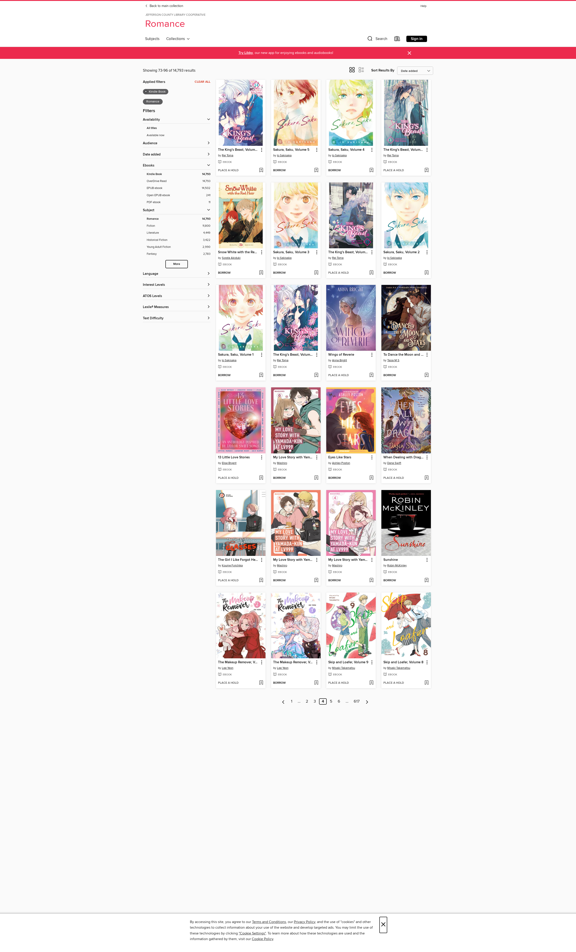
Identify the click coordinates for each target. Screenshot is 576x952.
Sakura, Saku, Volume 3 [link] (291, 252)
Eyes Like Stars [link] (339, 457)
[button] (377, 39)
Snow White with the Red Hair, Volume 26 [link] (238, 252)
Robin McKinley (397, 565)
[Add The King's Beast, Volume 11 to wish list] (316, 375)
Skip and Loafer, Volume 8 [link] (403, 662)
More (176, 264)
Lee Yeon (227, 668)
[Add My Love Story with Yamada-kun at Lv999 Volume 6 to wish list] (316, 478)
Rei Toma (227, 155)
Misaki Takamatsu (343, 668)
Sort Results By (382, 70)
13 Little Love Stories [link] (234, 457)
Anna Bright (339, 360)
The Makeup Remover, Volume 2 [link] (238, 662)
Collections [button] (176, 38)
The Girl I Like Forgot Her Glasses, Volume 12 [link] (238, 560)
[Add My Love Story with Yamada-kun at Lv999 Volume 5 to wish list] (316, 581)
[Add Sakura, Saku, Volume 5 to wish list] (316, 170)
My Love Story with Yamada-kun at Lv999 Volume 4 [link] (348, 560)
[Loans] (397, 39)
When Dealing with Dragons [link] (404, 457)
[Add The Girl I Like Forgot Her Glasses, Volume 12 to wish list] (261, 581)
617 (357, 701)
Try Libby (245, 53)
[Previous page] (283, 701)
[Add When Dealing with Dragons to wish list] (426, 478)
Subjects (152, 38)
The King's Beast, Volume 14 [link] (238, 150)
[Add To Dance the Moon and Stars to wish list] (426, 375)
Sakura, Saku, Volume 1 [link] (236, 355)
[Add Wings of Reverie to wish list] (371, 375)
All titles (152, 128)
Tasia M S (393, 360)
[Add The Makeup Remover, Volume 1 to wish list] (316, 683)
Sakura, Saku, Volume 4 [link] (346, 150)
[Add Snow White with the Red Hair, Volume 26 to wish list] (261, 273)
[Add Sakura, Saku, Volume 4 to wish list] (371, 170)
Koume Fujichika (232, 565)
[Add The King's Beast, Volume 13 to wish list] (426, 170)
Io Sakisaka (284, 155)
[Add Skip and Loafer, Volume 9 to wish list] (371, 683)
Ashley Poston (341, 463)
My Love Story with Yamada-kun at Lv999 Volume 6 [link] (293, 457)
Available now (155, 135)
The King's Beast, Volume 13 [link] (404, 150)
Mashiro (282, 463)
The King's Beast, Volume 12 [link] (348, 252)
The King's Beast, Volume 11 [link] (293, 355)
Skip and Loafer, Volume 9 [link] (348, 662)
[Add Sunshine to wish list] (426, 581)
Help (423, 6)
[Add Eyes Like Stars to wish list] (371, 478)
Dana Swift (394, 463)
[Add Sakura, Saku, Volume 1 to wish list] (261, 375)
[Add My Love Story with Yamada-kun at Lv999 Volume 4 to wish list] (371, 581)
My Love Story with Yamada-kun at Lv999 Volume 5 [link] (293, 560)
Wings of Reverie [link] (341, 355)
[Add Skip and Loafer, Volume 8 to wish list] (426, 683)
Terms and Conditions (269, 922)
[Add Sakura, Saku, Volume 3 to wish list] (316, 273)
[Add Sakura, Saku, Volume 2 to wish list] (426, 273)
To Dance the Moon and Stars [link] (404, 355)
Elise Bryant (229, 463)
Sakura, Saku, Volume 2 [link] (401, 252)
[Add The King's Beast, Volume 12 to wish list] (371, 273)
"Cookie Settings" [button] (252, 933)
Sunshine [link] (390, 560)
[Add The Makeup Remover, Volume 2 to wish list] (261, 683)
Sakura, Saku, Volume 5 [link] (291, 150)
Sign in (417, 38)
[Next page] (367, 701)
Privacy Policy (304, 922)
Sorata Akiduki (231, 258)
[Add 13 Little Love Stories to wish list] (261, 478)
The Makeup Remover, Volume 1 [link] (293, 662)
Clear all (202, 82)
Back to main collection (166, 6)
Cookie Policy (262, 939)
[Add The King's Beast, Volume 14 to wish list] (261, 170)
